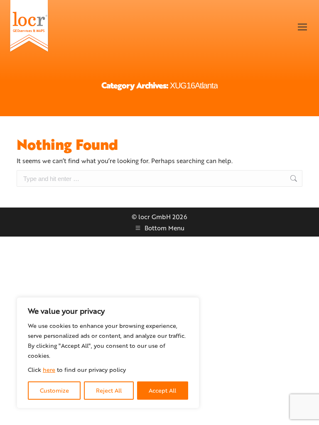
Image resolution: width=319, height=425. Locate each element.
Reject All (109, 390)
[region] (108, 352)
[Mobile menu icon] (302, 27)
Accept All (162, 390)
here (49, 370)
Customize (54, 390)
